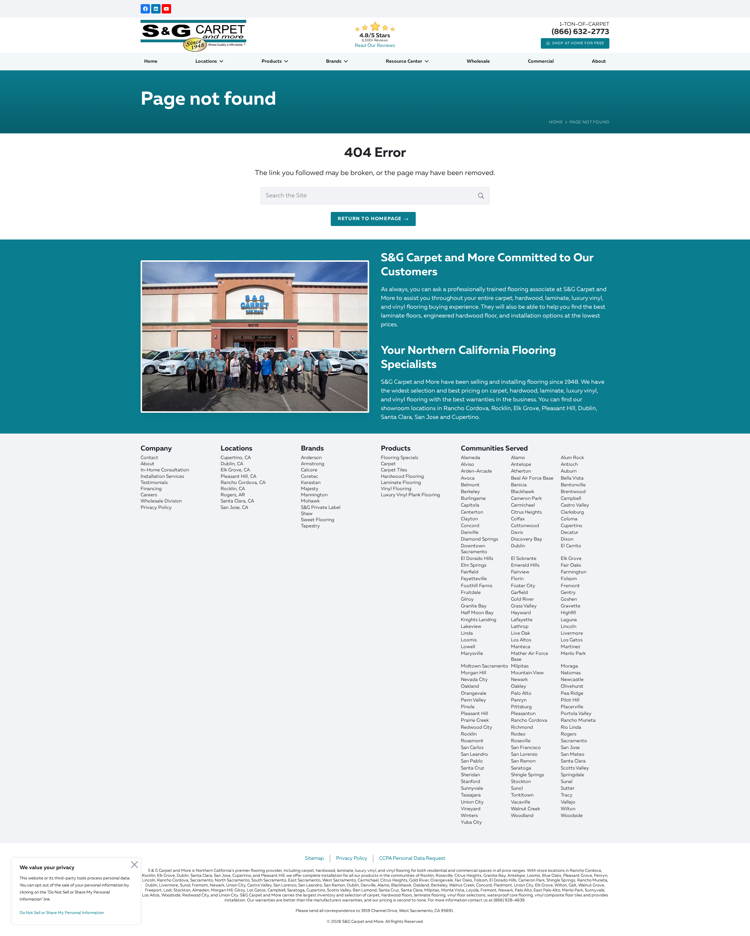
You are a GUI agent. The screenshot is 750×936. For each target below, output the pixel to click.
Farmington (573, 572)
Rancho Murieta (578, 720)
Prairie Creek (475, 720)
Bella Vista (572, 478)
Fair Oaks (571, 565)
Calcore (309, 470)
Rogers (568, 734)
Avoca (468, 478)
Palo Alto (521, 693)
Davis (517, 532)
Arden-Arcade (476, 471)
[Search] (481, 196)
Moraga (569, 666)
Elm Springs (473, 565)
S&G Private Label (320, 507)
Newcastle (572, 679)
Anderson (311, 458)
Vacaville (520, 802)
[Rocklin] (258, 489)
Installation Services (162, 476)
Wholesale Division (161, 501)
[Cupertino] (258, 458)
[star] (375, 26)
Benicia (519, 485)
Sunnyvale (472, 788)
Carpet (388, 464)
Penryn (518, 700)
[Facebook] (145, 8)
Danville (469, 532)
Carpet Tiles (394, 470)
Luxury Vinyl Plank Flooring (410, 495)
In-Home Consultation (165, 470)
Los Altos (521, 640)
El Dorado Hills (477, 558)
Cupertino (571, 526)
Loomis (469, 640)
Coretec (309, 476)
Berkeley (470, 492)
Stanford (470, 781)
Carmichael (523, 505)
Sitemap (314, 858)
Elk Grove (571, 558)
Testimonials (154, 482)
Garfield (519, 592)
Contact (149, 458)
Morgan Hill (473, 673)
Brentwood (573, 492)
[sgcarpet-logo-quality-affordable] (193, 35)
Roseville (521, 741)
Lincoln (568, 626)
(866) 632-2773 (580, 32)
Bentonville (573, 485)
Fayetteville (474, 579)
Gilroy (467, 599)
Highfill (568, 613)
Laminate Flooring (401, 482)
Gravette (570, 606)
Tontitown (522, 795)
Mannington (314, 495)
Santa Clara (573, 761)
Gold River (522, 599)
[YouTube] (166, 8)
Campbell (571, 498)
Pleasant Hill (474, 713)
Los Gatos (571, 640)
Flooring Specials (399, 458)
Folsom (569, 579)
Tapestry (310, 526)
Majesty (309, 489)
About (147, 464)
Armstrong (312, 464)
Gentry (568, 592)
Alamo (518, 458)
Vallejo (568, 802)
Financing (151, 489)
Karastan (311, 482)
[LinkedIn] (156, 8)
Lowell (468, 647)
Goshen (569, 599)
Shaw (307, 514)
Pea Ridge (572, 693)
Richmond (522, 727)
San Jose (570, 747)
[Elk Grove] (258, 470)
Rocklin (469, 734)
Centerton (472, 512)
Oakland (470, 686)
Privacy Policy (156, 507)
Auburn (569, 471)
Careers (149, 495)
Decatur (569, 532)
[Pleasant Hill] (258, 477)
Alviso (467, 464)
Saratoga (521, 768)
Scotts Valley (575, 768)
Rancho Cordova (529, 720)
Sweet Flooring (317, 520)
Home (556, 122)
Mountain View (527, 673)
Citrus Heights (526, 512)
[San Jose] (258, 508)
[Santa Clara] (258, 501)
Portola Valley (576, 713)
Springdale (572, 775)
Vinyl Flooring (396, 489)
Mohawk (310, 501)
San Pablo (472, 761)
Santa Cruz (472, 768)
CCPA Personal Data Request (412, 858)
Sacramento (574, 741)
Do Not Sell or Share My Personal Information (62, 913)
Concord (470, 526)
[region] (76, 891)
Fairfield (469, 572)
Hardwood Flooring (402, 476)
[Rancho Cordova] (258, 483)
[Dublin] (258, 464)
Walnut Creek (525, 809)
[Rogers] (258, 495)
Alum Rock (572, 458)
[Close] (134, 863)
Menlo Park (573, 653)
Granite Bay (474, 606)
